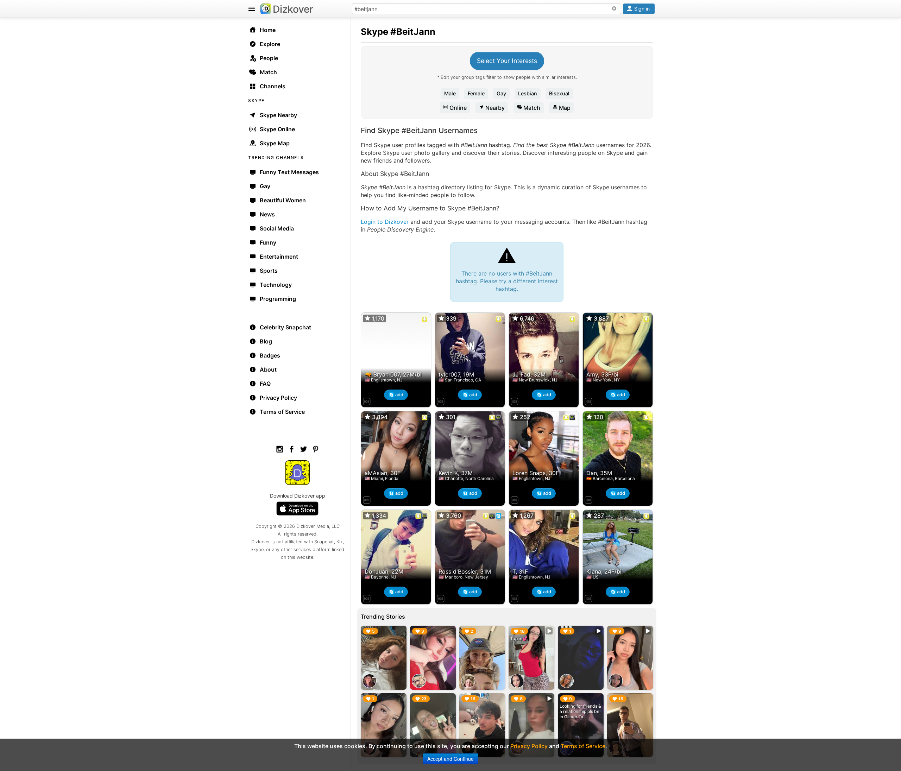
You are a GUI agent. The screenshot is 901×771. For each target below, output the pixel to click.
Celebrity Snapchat (285, 327)
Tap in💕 (519, 638)
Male (450, 93)
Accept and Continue (450, 758)
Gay (501, 93)
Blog (266, 341)
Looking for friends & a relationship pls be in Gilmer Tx (580, 711)
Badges (270, 355)
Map (564, 107)
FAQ (265, 383)
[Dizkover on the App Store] (367, 400)
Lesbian (527, 93)
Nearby (494, 107)
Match (531, 107)
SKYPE (256, 100)
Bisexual (559, 93)
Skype (374, 31)
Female (476, 93)
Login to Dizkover (385, 221)
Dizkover (293, 9)
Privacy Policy (278, 397)
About (268, 369)
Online (457, 107)
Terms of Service (282, 411)
